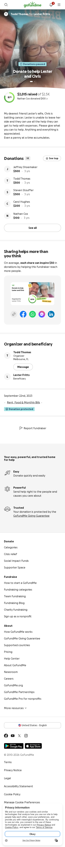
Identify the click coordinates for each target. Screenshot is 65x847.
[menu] (59, 4)
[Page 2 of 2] (34, 81)
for (30, 14)
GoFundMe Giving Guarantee (31, 515)
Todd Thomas (21, 178)
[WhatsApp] (32, 314)
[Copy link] (13, 314)
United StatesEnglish (34, 725)
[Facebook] (23, 314)
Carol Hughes (21, 201)
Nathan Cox (20, 213)
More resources (14, 708)
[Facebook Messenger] (41, 314)
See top (53, 158)
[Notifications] (51, 4)
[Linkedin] (51, 314)
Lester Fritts (21, 374)
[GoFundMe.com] (32, 5)
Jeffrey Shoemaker (25, 167)
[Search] (6, 4)
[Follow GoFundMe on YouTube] (12, 735)
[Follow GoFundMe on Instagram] (26, 735)
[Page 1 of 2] (31, 81)
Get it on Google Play (14, 746)
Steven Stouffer (23, 190)
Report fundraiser (35, 428)
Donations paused (34, 64)
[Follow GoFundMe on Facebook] (6, 735)
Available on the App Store (33, 746)
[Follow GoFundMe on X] (19, 735)
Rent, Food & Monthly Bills (23, 402)
